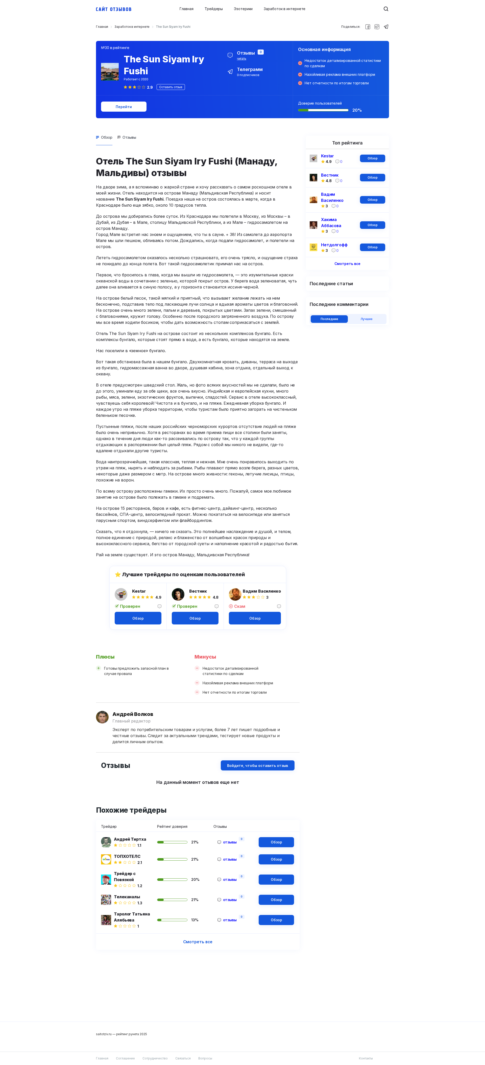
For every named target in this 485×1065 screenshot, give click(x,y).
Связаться (183, 1058)
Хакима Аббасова (331, 222)
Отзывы (129, 137)
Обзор (106, 137)
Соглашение (125, 1058)
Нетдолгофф (334, 244)
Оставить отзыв (170, 87)
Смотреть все (198, 941)
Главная (186, 9)
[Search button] (386, 9)
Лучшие (366, 319)
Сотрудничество (155, 1058)
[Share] (368, 27)
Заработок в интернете (284, 9)
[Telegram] (386, 27)
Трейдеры (214, 9)
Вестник (198, 591)
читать (241, 58)
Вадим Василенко (262, 591)
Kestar (139, 591)
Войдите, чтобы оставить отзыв (257, 765)
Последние (329, 319)
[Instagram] (377, 27)
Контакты (366, 1058)
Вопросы (205, 1058)
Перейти (124, 107)
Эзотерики (243, 9)
